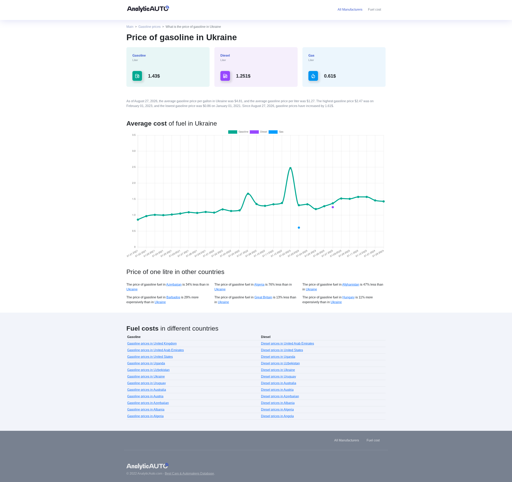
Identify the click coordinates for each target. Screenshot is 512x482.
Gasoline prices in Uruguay (146, 383)
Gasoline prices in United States (150, 356)
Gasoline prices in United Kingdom (152, 343)
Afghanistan (350, 284)
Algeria (259, 284)
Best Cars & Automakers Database (189, 473)
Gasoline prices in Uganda (146, 363)
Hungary (348, 297)
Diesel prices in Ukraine (278, 370)
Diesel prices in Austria (277, 389)
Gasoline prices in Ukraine (146, 376)
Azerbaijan (174, 284)
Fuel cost (374, 9)
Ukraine (132, 289)
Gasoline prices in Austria (145, 396)
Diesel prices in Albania (278, 403)
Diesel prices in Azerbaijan (280, 396)
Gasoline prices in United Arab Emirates (155, 350)
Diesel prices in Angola (277, 416)
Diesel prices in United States (282, 350)
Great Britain (263, 297)
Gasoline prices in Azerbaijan (148, 403)
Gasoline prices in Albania (145, 409)
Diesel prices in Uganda (278, 356)
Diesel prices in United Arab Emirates (287, 343)
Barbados (173, 297)
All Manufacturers (346, 440)
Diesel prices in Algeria (277, 409)
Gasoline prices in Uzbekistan (148, 370)
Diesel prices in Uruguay (278, 376)
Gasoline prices (149, 26)
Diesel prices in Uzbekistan (280, 363)
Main (129, 26)
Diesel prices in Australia (278, 383)
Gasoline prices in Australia (146, 389)
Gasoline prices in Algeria (145, 416)
